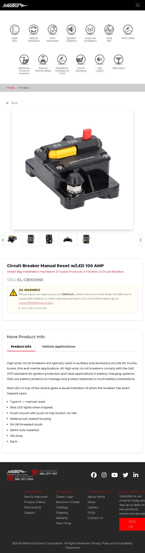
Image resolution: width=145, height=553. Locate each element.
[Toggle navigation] (138, 5)
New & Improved (35, 496)
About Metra (96, 496)
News (91, 502)
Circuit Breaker (112, 271)
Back (14, 103)
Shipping (62, 512)
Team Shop (63, 523)
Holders (92, 271)
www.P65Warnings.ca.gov (36, 302)
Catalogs (62, 507)
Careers (93, 507)
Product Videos (34, 502)
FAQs (91, 512)
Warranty (62, 518)
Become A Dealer (68, 502)
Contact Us (95, 518)
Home (11, 87)
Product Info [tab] (21, 346)
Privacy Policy (100, 543)
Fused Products (71, 271)
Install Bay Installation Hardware (31, 271)
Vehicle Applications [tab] (58, 346)
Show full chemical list (34, 308)
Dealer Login (64, 496)
